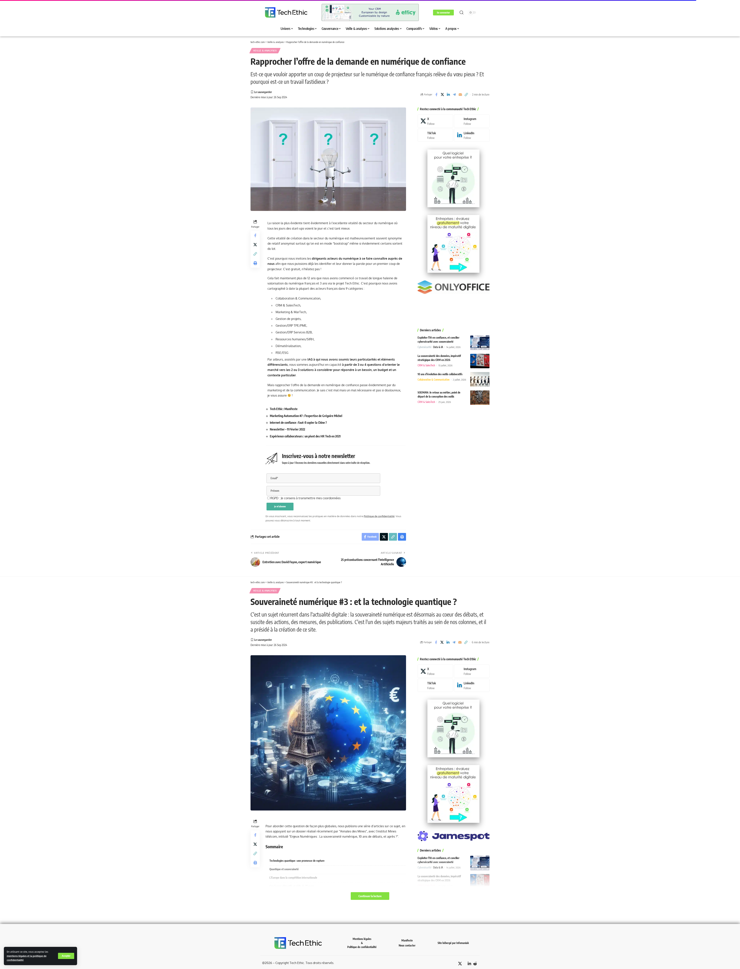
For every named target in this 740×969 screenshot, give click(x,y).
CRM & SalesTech (426, 365)
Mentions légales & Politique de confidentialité (362, 943)
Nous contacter (407, 945)
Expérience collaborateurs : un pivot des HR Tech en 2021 (305, 436)
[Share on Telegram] (454, 94)
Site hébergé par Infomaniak (453, 943)
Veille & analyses (265, 50)
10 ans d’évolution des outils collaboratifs (440, 374)
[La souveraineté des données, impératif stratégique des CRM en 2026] (479, 361)
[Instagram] (471, 121)
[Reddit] (475, 963)
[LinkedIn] (471, 135)
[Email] (460, 94)
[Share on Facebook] (436, 94)
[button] (66, 956)
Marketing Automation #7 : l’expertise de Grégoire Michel (306, 416)
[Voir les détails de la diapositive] (370, 12)
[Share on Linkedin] (448, 94)
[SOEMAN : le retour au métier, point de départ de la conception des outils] (479, 397)
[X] (435, 121)
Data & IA (438, 347)
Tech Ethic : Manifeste (284, 409)
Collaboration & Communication (434, 379)
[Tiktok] (435, 135)
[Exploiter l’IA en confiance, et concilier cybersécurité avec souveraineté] (479, 343)
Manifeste (407, 940)
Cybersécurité (424, 347)
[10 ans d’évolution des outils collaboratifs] (479, 379)
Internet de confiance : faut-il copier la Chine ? (298, 423)
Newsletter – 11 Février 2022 (287, 429)
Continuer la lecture (370, 896)
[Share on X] (442, 94)
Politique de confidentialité (379, 516)
